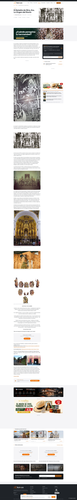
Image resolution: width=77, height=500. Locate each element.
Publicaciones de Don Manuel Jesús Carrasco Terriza (30, 349)
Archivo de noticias (44, 493)
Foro (54, 2)
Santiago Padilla (16, 376)
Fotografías (48, 2)
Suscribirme (58, 475)
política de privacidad (29, 452)
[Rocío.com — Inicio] (18, 3)
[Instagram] (63, 0)
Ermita (15, 8)
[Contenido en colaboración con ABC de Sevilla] (57, 493)
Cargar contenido (27, 338)
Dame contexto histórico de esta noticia (48, 53)
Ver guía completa (34, 380)
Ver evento (61, 64)
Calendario (60, 61)
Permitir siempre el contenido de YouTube (26, 456)
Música (52, 2)
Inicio (28, 2)
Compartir (16, 17)
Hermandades (43, 2)
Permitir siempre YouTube (27, 340)
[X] (61, 0)
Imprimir (28, 17)
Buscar (43, 489)
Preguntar (60, 57)
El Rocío (31, 2)
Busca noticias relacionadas (58, 53)
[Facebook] (60, 0)
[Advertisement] (27, 68)
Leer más (27, 441)
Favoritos (43, 490)
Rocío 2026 (35, 2)
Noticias (39, 2)
